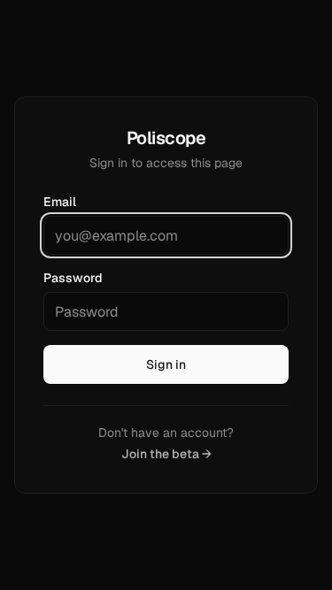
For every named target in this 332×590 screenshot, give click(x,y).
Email (59, 202)
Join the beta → (166, 454)
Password (73, 278)
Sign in (166, 364)
